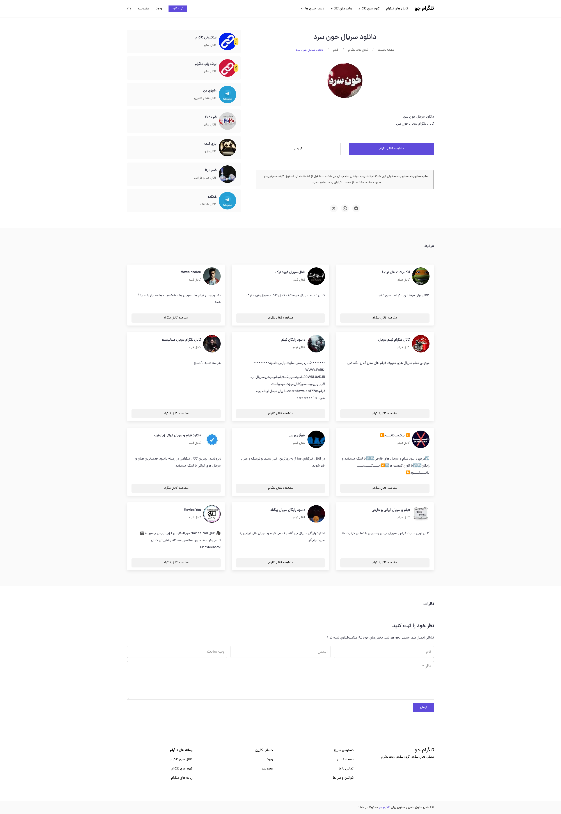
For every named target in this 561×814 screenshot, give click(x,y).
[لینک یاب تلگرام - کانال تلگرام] (227, 68)
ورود (159, 8)
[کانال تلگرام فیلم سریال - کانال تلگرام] (421, 344)
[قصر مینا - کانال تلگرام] (227, 174)
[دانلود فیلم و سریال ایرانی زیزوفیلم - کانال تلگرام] (212, 439)
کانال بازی (210, 151)
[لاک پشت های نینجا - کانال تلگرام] (421, 276)
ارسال (423, 707)
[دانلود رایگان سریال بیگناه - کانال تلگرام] (316, 514)
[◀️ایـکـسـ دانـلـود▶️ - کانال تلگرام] (421, 439)
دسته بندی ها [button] (314, 8)
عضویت (143, 8)
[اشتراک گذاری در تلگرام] (356, 208)
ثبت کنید (177, 8)
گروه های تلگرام (369, 8)
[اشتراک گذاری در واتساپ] (345, 208)
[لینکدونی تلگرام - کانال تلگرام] (227, 41)
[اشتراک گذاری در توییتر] (334, 208)
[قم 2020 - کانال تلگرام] (227, 121)
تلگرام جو (424, 750)
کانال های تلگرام (397, 8)
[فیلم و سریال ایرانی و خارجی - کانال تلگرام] (421, 514)
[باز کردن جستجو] (129, 9)
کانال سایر (210, 45)
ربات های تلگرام (341, 8)
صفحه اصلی (345, 759)
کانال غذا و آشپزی (205, 98)
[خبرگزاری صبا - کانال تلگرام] (316, 439)
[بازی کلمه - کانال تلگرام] (227, 147)
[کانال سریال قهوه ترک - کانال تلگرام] (316, 276)
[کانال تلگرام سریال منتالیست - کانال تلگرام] (212, 344)
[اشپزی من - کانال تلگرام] (227, 94)
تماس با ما (346, 768)
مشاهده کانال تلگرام (391, 149)
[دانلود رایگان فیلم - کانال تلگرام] (316, 344)
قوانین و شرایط (343, 778)
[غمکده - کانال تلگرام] (227, 201)
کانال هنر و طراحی (205, 178)
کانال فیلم (404, 280)
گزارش (298, 149)
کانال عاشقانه (208, 204)
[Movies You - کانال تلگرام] (212, 514)
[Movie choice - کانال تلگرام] (212, 276)
